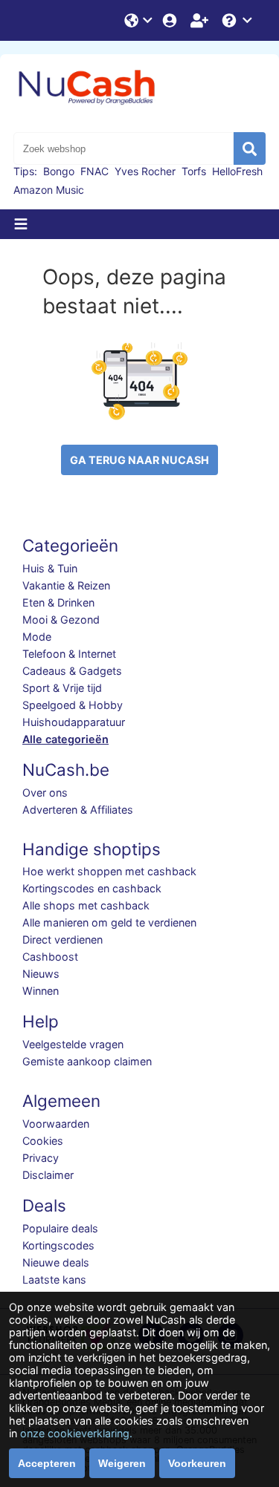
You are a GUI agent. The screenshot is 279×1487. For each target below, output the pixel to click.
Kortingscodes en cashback (91, 888)
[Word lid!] (200, 20)
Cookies (42, 1140)
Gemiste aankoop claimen (87, 1061)
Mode (36, 636)
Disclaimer (48, 1175)
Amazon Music (48, 189)
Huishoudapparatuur (73, 722)
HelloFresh (237, 171)
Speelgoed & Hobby (72, 705)
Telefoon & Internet (69, 653)
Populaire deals (60, 1228)
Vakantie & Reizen (66, 585)
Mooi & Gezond (61, 619)
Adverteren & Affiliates (77, 809)
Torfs (194, 171)
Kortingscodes (58, 1245)
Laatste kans (54, 1279)
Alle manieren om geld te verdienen (109, 922)
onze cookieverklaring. (76, 1433)
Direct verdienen (62, 939)
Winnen (40, 990)
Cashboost (50, 956)
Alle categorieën (65, 739)
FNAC (94, 171)
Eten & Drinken (58, 602)
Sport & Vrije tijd (62, 688)
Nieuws (41, 973)
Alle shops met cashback (86, 905)
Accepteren (47, 1463)
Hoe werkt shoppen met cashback (109, 871)
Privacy (40, 1157)
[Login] (171, 20)
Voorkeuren (197, 1463)
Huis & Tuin (49, 568)
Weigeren (122, 1463)
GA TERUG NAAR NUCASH (139, 460)
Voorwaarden (55, 1123)
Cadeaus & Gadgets (72, 670)
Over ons (45, 792)
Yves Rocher (145, 171)
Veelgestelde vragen (73, 1044)
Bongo (58, 171)
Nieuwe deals (55, 1262)
